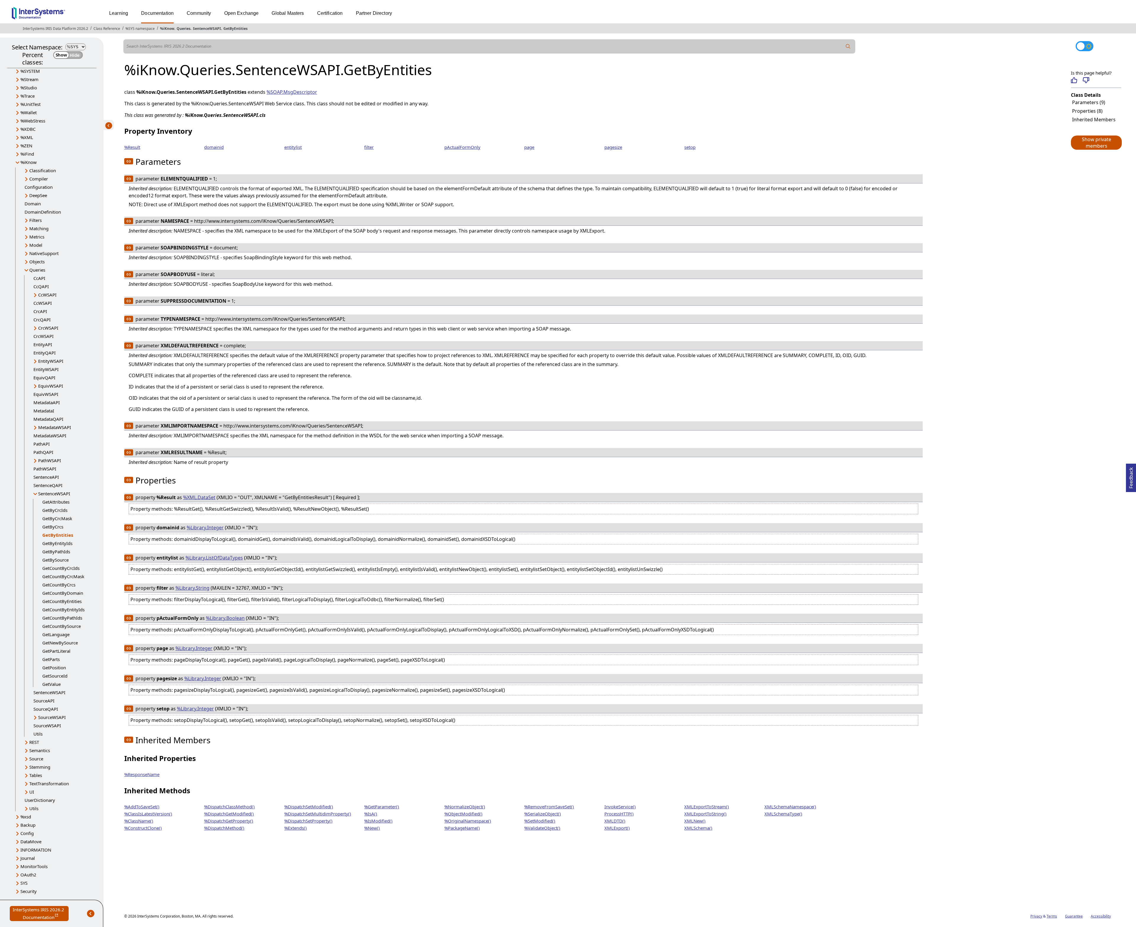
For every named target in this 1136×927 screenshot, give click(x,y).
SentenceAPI (46, 477)
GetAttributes (56, 502)
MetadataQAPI (48, 419)
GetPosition (54, 667)
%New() (372, 828)
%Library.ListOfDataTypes (214, 557)
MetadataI (43, 411)
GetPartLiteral (56, 651)
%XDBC (28, 129)
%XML (26, 137)
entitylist (293, 147)
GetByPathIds (56, 551)
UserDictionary (40, 800)
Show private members (1096, 142)
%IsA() (370, 814)
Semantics (39, 750)
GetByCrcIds (54, 510)
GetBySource (55, 560)
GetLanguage (56, 634)
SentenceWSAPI (207, 28)
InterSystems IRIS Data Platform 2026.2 (55, 28)
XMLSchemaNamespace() (790, 807)
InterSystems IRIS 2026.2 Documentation (41, 914)
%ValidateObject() (542, 828)
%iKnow (167, 28)
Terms (1052, 916)
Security (28, 891)
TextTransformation (49, 783)
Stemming (39, 767)
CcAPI (39, 278)
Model (35, 245)
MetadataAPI (46, 402)
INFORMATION (35, 850)
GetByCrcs (52, 527)
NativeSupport (44, 253)
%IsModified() (378, 821)
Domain (33, 204)
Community (199, 13)
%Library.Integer (205, 527)
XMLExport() (617, 828)
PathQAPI (43, 452)
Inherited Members (1094, 119)
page (529, 147)
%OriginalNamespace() (467, 821)
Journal (27, 858)
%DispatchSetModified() (308, 807)
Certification (330, 13)
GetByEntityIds (57, 543)
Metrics (36, 237)
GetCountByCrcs (58, 585)
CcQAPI (41, 286)
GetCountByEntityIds (63, 609)
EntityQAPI (44, 353)
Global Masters (288, 13)
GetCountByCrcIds (61, 568)
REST (34, 742)
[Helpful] (1074, 80)
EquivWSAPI (50, 386)
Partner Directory (374, 13)
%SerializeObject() (542, 814)
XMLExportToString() (705, 814)
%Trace (27, 96)
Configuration (39, 187)
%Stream (29, 79)
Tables (35, 775)
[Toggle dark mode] (1084, 46)
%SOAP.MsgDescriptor (292, 92)
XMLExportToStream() (706, 807)
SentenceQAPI (47, 485)
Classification (42, 170)
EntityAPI (42, 344)
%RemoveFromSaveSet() (549, 807)
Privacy (1036, 916)
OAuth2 (28, 875)
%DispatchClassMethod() (229, 807)
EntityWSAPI (50, 361)
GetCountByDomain (62, 593)
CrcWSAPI (48, 328)
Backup (28, 825)
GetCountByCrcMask (63, 576)
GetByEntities (235, 28)
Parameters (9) (1088, 102)
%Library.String (192, 588)
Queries (184, 28)
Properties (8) (1087, 111)
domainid (214, 147)
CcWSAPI (47, 295)
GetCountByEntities (62, 601)
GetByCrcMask (57, 518)
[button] (1096, 143)
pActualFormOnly (462, 147)
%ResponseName (141, 774)
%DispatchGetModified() (229, 814)
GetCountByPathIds (62, 618)
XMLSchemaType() (783, 814)
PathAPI (41, 444)
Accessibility (1101, 916)
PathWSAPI (49, 460)
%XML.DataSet (199, 497)
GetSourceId (54, 676)
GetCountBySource (61, 626)
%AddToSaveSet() (141, 807)
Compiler (38, 179)
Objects (37, 262)
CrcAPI (40, 311)
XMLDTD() (614, 821)
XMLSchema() (698, 828)
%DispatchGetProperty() (228, 821)
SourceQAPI (45, 709)
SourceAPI (43, 701)
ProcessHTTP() (619, 814)
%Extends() (295, 828)
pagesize (613, 147)
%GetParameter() (381, 807)
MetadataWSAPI (54, 427)
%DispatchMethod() (224, 828)
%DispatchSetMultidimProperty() (317, 814)
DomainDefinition (43, 212)
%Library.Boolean (225, 618)
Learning (118, 13)
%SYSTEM (30, 71)
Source (36, 759)
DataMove (30, 841)
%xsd (25, 817)
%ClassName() (138, 821)
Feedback (1131, 476)
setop (690, 147)
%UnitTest (30, 104)
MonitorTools (34, 866)
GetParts (51, 659)
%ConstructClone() (143, 828)
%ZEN (26, 146)
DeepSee (38, 195)
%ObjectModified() (463, 814)
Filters (35, 220)
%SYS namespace (140, 28)
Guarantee (1074, 916)
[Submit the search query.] (848, 46)
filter (369, 147)
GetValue (51, 684)
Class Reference (106, 28)
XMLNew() (695, 821)
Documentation (157, 13)
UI (31, 792)
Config (27, 833)
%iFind (27, 154)
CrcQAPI (42, 320)
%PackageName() (462, 828)
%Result (132, 147)
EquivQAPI (44, 378)
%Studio (28, 88)
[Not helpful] (1086, 80)
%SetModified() (539, 821)
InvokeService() (620, 807)
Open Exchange (241, 13)
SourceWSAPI (52, 717)
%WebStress (32, 121)
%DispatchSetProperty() (308, 821)
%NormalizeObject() (464, 807)
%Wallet (28, 112)
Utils (38, 734)
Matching (39, 228)
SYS (24, 883)
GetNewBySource (60, 643)
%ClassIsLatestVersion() (148, 814)
